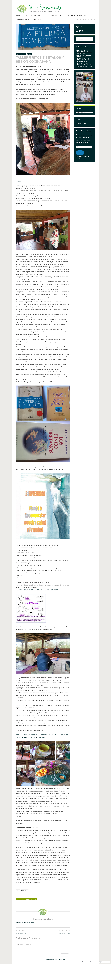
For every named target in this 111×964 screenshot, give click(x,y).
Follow (80, 153)
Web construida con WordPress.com (55, 959)
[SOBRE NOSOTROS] (91, 18)
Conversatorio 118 (64, 931)
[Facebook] (80, 31)
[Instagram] (77, 31)
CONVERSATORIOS (22, 15)
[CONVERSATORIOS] (77, 18)
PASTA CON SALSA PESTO (37, 737)
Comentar (64, 955)
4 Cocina (20, 899)
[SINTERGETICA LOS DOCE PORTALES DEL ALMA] (85, 18)
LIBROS (46, 15)
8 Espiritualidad (31, 899)
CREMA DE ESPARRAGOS (25, 735)
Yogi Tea (18, 181)
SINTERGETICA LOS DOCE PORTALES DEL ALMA (66, 15)
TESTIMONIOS (35, 15)
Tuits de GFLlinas (81, 123)
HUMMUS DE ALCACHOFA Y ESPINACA (29, 590)
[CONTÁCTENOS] (94, 18)
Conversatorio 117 (21, 931)
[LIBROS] (82, 18)
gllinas (29, 54)
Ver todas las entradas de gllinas (25, 922)
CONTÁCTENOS (36, 19)
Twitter (78, 119)
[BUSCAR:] (84, 39)
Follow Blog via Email (84, 131)
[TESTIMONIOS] (80, 18)
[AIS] (88, 18)
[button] (29, 403)
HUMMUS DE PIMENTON (51, 590)
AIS (85, 15)
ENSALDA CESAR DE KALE (43, 735)
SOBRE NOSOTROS (22, 19)
